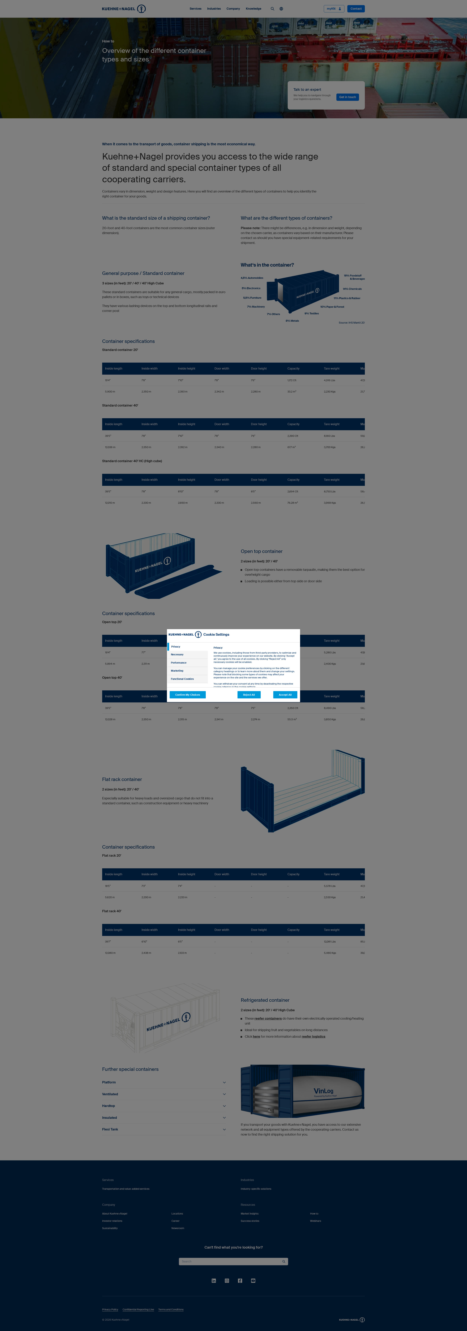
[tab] (187, 647)
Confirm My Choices (187, 694)
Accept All (285, 694)
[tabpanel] (255, 675)
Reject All (249, 694)
